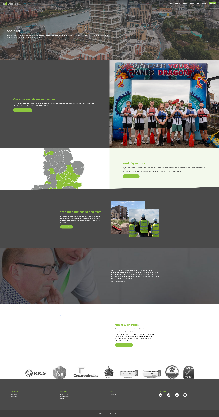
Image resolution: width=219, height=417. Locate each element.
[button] (22, 110)
